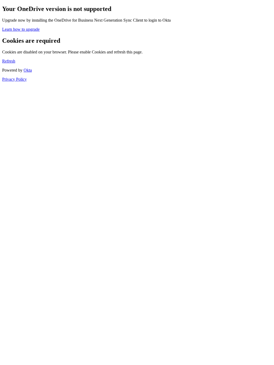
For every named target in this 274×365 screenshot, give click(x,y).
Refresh (8, 61)
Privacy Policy (14, 79)
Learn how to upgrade (21, 29)
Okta (28, 70)
